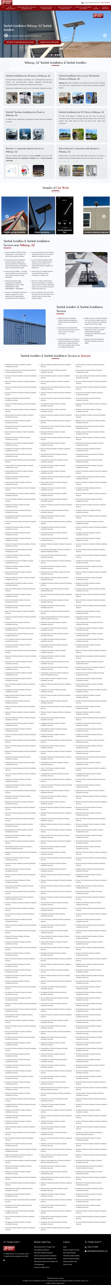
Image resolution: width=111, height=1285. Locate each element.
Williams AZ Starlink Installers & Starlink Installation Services (56, 1184)
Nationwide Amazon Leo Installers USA (46, 1261)
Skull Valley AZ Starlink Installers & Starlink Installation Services (89, 1038)
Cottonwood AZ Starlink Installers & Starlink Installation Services (18, 550)
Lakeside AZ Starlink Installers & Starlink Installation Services (88, 763)
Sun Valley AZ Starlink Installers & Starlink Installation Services (88, 1077)
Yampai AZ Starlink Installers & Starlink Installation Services (56, 1212)
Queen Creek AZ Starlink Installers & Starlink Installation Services (54, 943)
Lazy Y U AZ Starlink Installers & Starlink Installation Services (53, 769)
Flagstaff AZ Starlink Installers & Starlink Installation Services (88, 618)
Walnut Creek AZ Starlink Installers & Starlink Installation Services (54, 1156)
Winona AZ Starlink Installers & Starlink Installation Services (20, 1200)
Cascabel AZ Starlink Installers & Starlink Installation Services (53, 472)
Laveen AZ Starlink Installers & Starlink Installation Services (20, 769)
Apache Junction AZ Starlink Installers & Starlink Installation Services (55, 388)
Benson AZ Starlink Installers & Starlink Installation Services (56, 416)
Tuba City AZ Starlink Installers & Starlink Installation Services (53, 1128)
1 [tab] (51, 55)
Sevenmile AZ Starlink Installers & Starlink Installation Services (88, 1021)
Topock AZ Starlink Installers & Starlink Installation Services (91, 1116)
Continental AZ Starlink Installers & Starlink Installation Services (54, 534)
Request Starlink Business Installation (24, 40)
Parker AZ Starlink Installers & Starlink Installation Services (20, 875)
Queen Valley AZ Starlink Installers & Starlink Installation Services (89, 943)
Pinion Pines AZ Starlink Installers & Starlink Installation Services (18, 920)
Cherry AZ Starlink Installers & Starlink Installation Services (91, 494)
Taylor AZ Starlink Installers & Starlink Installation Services (20, 1100)
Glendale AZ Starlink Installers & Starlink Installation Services (53, 657)
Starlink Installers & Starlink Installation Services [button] (65, 8)
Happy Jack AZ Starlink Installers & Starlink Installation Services (18, 696)
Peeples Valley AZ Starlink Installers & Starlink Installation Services (90, 887)
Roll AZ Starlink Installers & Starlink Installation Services (55, 971)
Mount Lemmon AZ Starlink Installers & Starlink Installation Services (55, 836)
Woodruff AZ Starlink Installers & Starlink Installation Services (88, 1206)
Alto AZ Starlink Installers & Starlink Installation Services (55, 382)
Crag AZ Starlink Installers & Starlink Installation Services (90, 550)
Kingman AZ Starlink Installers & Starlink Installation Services (53, 747)
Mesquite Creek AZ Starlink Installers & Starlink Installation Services (55, 819)
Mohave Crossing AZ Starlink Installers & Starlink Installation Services (91, 825)
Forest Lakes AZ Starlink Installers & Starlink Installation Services (89, 623)
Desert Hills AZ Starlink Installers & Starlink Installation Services (18, 573)
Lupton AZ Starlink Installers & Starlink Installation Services (20, 791)
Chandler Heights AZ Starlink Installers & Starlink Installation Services (20, 494)
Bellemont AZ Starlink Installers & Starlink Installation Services (88, 410)
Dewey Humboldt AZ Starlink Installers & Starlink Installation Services (20, 578)
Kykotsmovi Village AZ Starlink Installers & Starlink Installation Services (56, 758)
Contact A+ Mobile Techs (105, 8)
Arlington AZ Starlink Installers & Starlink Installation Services (17, 399)
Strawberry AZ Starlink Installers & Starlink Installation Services (18, 1072)
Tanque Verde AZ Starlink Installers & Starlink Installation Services (90, 1094)
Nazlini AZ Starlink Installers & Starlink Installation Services (56, 842)
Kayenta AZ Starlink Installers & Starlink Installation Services (56, 741)
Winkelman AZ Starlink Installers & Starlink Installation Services (89, 1195)
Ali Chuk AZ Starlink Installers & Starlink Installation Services (21, 377)
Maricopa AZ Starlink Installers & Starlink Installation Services (53, 803)
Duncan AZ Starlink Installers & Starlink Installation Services (56, 595)
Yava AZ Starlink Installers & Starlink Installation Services (20, 1217)
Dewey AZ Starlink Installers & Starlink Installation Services (91, 573)
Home (3, 7)
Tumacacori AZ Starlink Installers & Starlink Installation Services (54, 1133)
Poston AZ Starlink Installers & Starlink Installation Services (20, 931)
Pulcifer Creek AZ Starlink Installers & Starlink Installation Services (90, 937)
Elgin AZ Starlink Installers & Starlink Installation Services (20, 612)
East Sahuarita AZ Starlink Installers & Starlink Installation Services (55, 601)
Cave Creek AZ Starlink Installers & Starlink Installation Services (18, 483)
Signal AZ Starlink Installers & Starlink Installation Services (56, 1032)
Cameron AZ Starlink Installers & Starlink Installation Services (88, 449)
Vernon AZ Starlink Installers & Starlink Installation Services (91, 1144)
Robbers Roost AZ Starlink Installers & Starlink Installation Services (90, 965)
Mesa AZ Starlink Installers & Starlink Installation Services (20, 819)
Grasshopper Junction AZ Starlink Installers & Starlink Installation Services (54, 674)
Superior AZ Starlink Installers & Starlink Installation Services (17, 1088)
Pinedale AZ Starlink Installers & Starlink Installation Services (53, 915)
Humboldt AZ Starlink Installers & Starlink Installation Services (88, 724)
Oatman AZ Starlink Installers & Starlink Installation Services (56, 859)
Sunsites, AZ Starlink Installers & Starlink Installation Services (53, 1083)
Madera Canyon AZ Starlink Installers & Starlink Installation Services (55, 791)
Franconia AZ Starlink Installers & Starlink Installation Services (18, 646)
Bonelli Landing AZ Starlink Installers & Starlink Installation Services (90, 433)
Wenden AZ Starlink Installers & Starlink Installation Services (21, 1161)
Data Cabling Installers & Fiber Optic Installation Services (27, 8)
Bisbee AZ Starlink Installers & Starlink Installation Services (56, 421)
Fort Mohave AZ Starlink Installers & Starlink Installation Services (89, 634)
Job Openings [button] (96, 8)
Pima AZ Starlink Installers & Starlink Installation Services (20, 909)
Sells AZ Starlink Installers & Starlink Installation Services (20, 1021)
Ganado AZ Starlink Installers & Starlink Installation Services (20, 651)
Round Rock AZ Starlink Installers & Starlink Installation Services (18, 976)
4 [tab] (57, 55)
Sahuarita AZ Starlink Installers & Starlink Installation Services (88, 982)
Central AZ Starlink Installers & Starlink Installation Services (91, 483)
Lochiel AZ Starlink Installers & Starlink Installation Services (56, 780)
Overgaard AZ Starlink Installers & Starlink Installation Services (53, 864)
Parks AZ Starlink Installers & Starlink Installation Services (55, 875)
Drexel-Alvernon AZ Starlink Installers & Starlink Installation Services (90, 590)
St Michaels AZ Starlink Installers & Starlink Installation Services (54, 1060)
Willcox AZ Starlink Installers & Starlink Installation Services (20, 1184)
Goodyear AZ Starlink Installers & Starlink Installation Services (17, 668)
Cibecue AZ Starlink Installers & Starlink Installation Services (56, 506)
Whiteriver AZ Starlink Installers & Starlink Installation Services (18, 1172)
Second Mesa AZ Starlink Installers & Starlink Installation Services (19, 1016)
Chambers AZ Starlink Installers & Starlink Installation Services (53, 489)
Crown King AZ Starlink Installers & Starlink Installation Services (54, 556)
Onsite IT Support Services (10, 8)
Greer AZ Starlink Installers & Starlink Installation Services (20, 685)
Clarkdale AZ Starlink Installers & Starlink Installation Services (88, 511)
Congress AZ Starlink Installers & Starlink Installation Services (17, 534)
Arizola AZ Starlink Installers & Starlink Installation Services (56, 393)
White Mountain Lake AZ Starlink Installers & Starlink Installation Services (89, 1167)
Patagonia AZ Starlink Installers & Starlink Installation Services (88, 875)
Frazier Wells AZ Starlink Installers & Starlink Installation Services (54, 646)
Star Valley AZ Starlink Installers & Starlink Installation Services (18, 1066)
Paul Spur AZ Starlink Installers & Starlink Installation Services (17, 881)
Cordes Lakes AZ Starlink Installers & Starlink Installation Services (54, 539)
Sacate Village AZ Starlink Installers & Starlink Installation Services (90, 976)
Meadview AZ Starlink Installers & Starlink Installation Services (88, 814)
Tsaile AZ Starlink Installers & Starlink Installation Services (20, 1128)
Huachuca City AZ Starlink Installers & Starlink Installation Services (19, 724)
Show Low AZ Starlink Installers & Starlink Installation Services (53, 1027)
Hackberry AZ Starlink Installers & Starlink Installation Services (53, 690)
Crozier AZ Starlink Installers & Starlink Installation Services (91, 556)
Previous (6, 34)
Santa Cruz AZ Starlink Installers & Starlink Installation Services (89, 1004)
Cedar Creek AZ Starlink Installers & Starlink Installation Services (54, 483)
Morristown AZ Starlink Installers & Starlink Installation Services (18, 836)
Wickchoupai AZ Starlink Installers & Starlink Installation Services (54, 1172)
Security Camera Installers (71, 1258)
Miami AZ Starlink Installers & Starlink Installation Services (91, 819)
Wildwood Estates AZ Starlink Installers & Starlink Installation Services (56, 1178)
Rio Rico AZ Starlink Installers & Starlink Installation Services (91, 959)
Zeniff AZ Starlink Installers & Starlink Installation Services (56, 1228)
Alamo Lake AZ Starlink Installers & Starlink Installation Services (89, 371)
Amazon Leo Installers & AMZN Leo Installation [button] (83, 8)
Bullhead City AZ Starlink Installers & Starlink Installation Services (89, 444)
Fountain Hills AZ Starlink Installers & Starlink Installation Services (90, 640)
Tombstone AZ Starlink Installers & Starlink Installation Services (18, 1111)
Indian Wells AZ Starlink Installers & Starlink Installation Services (54, 730)
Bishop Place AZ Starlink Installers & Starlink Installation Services (18, 427)
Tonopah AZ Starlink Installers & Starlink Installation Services (88, 1111)
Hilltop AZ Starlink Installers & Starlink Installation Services (56, 713)
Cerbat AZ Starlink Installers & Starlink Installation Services (20, 489)
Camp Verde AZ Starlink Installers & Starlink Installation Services (54, 455)
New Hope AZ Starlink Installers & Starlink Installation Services (88, 842)
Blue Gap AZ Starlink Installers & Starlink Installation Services (53, 433)
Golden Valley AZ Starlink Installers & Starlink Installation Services (89, 662)
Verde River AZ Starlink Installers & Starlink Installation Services (54, 1144)
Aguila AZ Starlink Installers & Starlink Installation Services (56, 365)
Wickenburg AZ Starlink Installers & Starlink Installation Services (89, 1172)
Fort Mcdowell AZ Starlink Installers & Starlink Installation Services (54, 634)
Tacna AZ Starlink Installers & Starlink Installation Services (56, 1094)
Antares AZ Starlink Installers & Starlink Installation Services (21, 388)
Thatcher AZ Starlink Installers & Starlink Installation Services (53, 1105)
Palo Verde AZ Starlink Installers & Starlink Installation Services (18, 870)
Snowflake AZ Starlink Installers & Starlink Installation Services (18, 1044)
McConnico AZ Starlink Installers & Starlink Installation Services (89, 808)
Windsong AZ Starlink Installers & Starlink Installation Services (18, 1195)
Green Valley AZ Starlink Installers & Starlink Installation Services (54, 679)
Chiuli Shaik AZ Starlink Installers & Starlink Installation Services (89, 500)
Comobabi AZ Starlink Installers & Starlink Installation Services (53, 528)
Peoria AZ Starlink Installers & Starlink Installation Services (20, 892)
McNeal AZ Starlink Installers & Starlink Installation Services (56, 814)
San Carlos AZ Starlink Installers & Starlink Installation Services (53, 987)
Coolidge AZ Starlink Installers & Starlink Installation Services (88, 534)
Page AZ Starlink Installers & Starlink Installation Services (90, 864)
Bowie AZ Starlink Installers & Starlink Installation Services (91, 438)
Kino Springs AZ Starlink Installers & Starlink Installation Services (89, 747)
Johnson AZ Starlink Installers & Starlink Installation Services (53, 735)
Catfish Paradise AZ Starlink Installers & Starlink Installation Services (90, 477)
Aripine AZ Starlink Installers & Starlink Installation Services (91, 388)
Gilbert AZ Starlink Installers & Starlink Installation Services (91, 651)
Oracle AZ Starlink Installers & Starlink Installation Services (20, 864)
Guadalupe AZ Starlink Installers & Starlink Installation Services (18, 690)
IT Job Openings (39, 1264)
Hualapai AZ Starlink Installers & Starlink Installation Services (53, 724)
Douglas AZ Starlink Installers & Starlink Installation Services (56, 584)
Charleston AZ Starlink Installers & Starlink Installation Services (54, 494)
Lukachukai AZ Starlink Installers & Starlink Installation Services (18, 786)
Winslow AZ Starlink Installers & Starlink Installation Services (56, 1200)
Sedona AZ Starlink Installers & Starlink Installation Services (56, 1016)
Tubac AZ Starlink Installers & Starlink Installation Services (91, 1128)
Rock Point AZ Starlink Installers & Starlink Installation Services (18, 971)
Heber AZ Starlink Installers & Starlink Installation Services (20, 707)
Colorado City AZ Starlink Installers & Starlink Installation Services (89, 522)
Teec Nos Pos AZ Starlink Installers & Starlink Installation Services (54, 1100)
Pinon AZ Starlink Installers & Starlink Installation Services (56, 920)
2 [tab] (53, 55)
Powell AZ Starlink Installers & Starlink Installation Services (91, 931)
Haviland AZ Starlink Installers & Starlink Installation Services (17, 702)
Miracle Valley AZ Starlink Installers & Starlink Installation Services (19, 825)
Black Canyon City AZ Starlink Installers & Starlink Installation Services (56, 427)
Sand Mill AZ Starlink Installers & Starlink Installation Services (88, 999)
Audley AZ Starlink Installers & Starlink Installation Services (20, 405)
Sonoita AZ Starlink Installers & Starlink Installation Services (20, 1049)
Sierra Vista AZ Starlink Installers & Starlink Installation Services (18, 1032)
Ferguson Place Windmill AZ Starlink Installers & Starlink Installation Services (55, 618)
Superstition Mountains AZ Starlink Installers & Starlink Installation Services (55, 1088)
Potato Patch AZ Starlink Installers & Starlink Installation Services (54, 931)
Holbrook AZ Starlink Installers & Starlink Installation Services (88, 713)
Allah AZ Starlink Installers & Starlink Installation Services (55, 377)
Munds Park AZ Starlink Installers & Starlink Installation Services (89, 836)
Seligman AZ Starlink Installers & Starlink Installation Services (88, 1016)
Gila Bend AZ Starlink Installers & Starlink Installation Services (53, 651)
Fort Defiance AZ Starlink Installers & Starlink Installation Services (89, 629)
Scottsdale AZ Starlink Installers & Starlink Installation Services (89, 1010)
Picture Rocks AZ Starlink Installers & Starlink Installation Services (54, 903)
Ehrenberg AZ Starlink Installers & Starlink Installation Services (18, 606)
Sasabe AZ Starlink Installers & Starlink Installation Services (56, 1010)
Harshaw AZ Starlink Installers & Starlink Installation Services (88, 696)
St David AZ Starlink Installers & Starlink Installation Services (17, 1055)
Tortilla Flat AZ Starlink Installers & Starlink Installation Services (18, 1122)
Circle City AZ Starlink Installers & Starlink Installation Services (18, 511)
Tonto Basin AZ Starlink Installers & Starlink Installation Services (18, 1116)
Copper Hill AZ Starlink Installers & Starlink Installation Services (18, 539)
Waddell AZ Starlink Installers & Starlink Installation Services (56, 1150)
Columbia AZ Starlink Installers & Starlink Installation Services (17, 528)
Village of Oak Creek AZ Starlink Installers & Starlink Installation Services (21, 1150)
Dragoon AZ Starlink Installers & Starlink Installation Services (88, 584)
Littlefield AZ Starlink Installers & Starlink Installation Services (88, 775)
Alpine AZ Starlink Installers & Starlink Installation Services (20, 382)
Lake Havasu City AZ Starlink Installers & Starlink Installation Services (91, 758)
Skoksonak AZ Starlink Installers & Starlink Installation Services (53, 1038)
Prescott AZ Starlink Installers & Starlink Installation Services (17, 937)
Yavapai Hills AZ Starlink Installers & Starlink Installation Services (54, 1217)
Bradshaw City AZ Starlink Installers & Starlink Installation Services (19, 444)
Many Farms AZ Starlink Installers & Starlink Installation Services (54, 797)
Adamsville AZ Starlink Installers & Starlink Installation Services (18, 365)
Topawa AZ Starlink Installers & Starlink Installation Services (56, 1116)
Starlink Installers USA (70, 1261)
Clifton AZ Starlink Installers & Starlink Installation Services (20, 522)
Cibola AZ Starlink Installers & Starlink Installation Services (91, 506)
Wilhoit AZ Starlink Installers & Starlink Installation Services (91, 1178)
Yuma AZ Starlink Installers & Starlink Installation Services (20, 1228)
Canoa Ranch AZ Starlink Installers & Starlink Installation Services (54, 461)
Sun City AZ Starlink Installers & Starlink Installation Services (88, 1072)
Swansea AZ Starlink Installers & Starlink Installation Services (17, 1094)
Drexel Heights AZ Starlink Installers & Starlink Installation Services (55, 590)
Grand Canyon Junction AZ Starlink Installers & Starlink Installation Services (90, 668)
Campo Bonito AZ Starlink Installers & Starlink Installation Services (90, 455)
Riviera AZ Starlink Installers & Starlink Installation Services (56, 965)
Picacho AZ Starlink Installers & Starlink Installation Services (21, 903)
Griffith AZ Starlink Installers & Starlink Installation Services (56, 685)
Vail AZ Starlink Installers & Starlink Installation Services (19, 1139)
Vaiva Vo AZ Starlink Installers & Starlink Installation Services (56, 1139)
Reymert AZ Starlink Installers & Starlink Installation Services (88, 954)
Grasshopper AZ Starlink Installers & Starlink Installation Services (18, 674)
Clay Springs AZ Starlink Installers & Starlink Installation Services (18, 517)
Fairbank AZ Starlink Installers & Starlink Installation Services (88, 612)
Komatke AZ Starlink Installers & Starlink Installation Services (88, 752)
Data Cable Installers (69, 1253)
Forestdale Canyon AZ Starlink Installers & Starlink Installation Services (20, 629)
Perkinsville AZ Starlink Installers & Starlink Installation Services (89, 892)
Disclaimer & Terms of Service (55, 1278)
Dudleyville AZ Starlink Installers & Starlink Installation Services (18, 595)
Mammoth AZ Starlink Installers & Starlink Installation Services (18, 797)
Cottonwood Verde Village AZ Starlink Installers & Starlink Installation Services (56, 550)
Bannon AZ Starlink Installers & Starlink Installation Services (21, 410)
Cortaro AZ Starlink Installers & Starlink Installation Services (56, 545)
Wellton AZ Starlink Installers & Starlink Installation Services (91, 1156)
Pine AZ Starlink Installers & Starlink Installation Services (19, 915)
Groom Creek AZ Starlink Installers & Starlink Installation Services (89, 685)
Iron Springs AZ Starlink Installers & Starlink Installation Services (89, 730)
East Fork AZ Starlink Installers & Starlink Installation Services (17, 601)
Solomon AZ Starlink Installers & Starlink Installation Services (53, 1044)
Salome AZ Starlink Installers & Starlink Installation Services (20, 987)
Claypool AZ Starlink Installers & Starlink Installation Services (53, 517)
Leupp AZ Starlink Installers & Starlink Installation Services (91, 769)
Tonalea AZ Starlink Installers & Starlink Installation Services (56, 1111)
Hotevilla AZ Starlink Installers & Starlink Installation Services (53, 718)
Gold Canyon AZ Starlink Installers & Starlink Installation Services (18, 662)
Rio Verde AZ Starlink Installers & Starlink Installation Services (17, 965)
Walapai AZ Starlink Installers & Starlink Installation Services (91, 1150)
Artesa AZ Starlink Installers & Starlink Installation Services (56, 399)
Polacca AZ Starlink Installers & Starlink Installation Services (21, 926)
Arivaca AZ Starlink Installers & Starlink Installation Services (20, 393)
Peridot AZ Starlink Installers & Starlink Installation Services (56, 892)
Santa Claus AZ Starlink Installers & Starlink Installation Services (54, 1004)
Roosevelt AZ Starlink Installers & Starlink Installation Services (88, 971)
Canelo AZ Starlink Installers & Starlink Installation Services (20, 461)
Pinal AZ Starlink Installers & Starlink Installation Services (90, 909)
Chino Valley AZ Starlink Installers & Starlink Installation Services (54, 500)
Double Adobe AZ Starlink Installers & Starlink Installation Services (19, 584)
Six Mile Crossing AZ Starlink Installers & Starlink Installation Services (20, 1038)
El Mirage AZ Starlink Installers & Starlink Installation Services (53, 606)
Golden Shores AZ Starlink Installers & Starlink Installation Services (55, 662)
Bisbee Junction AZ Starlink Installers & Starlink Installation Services (90, 421)
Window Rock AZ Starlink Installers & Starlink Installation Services (89, 1189)
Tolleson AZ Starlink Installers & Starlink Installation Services (91, 1105)
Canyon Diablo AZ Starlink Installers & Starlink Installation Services (19, 466)
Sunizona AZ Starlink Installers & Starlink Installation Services (17, 1083)
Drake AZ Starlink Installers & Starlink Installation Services (20, 590)
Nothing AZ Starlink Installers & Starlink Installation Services (91, 853)
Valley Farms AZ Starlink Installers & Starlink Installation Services (18, 1144)
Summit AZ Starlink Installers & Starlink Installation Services (56, 1072)
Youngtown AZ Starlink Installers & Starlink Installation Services (54, 1223)
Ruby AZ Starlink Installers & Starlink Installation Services (55, 976)
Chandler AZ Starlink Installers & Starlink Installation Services (88, 489)
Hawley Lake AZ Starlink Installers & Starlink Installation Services (54, 702)
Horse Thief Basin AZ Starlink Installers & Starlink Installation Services (20, 718)
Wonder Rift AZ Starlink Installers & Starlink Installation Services (18, 1206)
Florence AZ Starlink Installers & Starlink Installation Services (17, 623)
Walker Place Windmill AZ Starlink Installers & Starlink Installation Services (19, 1156)
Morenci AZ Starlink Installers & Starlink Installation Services (56, 831)
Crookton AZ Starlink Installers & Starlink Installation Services (17, 556)
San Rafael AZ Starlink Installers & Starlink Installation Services (89, 993)
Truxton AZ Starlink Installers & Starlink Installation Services (91, 1122)
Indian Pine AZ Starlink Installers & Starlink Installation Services (18, 730)
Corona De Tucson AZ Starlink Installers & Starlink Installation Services (20, 545)
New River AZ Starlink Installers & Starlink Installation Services (53, 847)
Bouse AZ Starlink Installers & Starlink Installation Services (56, 438)
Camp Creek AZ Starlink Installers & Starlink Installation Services (18, 455)
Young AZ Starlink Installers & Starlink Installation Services (91, 1217)
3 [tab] (55, 55)
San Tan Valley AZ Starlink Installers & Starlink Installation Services (55, 999)
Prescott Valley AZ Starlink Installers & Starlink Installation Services (55, 937)
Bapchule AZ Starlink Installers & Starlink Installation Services (53, 410)
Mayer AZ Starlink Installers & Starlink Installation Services (20, 808)
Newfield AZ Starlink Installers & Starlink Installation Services (88, 847)
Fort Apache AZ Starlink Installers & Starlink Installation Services (54, 629)
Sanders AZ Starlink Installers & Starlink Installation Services (21, 1004)
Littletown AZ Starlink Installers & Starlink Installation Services (18, 780)
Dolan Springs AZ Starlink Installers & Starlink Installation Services (54, 578)
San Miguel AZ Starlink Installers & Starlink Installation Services (54, 993)
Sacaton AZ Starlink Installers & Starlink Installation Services (17, 982)
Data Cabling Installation (41, 1250)
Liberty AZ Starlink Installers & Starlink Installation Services (20, 775)
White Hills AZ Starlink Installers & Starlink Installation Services (53, 1167)
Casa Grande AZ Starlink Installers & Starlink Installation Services (89, 466)
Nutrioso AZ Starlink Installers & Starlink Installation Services (17, 859)
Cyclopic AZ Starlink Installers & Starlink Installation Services (88, 562)
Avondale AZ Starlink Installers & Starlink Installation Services (53, 405)
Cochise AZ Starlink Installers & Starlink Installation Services (56, 522)
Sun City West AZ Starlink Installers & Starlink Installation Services (19, 1077)
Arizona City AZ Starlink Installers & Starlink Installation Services (89, 393)
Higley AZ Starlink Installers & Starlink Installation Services (20, 713)
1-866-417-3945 (92, 1247)
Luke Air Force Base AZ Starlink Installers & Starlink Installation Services (56, 786)
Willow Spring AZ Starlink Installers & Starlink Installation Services (54, 1189)
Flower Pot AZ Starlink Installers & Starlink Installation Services (53, 623)
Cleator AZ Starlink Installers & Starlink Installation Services (91, 517)
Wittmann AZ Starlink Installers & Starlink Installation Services (88, 1200)
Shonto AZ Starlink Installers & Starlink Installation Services (20, 1027)
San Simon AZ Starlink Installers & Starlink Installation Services (18, 999)
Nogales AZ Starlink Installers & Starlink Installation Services (21, 853)
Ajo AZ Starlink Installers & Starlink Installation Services (90, 365)
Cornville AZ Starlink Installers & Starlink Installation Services (88, 539)
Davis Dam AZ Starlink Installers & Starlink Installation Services (53, 567)
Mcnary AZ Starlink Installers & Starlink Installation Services (20, 814)
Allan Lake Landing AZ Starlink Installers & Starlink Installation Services (91, 377)
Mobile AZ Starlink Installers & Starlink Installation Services (56, 825)
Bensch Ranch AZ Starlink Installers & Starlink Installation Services (19, 416)
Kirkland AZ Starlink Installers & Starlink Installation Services (21, 752)
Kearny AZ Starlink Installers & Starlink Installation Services (20, 747)
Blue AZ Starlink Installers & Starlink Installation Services (20, 433)
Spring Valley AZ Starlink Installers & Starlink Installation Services (54, 1049)
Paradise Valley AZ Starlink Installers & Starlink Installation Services (90, 870)
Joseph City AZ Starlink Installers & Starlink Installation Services (89, 735)
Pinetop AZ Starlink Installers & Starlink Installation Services (91, 915)
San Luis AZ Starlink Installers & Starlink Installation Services (88, 987)
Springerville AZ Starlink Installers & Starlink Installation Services (89, 1049)
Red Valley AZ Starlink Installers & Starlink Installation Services (53, 954)
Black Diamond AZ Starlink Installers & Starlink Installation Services (90, 427)
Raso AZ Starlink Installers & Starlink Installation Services (55, 948)
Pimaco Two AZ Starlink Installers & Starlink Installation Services (54, 909)
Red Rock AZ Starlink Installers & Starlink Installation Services (17, 954)
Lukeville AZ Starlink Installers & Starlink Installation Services (88, 786)
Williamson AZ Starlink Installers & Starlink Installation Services (89, 1184)
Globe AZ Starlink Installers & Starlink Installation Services (91, 657)
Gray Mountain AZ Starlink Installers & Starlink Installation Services (90, 674)
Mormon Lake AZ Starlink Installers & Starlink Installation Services (89, 831)
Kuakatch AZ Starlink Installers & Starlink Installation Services (17, 758)
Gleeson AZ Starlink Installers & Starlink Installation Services (21, 657)
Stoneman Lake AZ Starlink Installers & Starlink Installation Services (90, 1066)
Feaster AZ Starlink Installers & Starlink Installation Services (20, 618)
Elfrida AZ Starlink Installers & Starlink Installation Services (91, 606)
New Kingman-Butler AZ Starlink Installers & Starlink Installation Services (18, 847)
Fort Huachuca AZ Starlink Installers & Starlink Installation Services (19, 634)
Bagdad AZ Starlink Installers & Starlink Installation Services (91, 405)
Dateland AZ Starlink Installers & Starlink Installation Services (17, 567)
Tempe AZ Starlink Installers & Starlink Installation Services (91, 1100)
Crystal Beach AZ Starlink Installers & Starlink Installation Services (19, 562)
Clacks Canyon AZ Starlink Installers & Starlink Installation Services (55, 511)
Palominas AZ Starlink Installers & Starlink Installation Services (53, 870)
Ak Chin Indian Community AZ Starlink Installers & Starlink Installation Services (20, 371)
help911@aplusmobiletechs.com (97, 1251)
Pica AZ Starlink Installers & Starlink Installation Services (90, 898)
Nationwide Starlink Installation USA (45, 1258)
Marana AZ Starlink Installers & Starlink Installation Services (91, 797)
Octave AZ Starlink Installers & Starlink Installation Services (91, 859)
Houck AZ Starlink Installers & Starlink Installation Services (91, 718)
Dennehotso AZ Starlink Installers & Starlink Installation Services (89, 567)
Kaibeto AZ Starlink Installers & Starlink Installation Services (20, 741)
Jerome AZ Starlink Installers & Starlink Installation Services (20, 735)
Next (105, 34)
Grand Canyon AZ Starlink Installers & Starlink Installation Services (55, 668)
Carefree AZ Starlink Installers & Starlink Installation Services (53, 466)
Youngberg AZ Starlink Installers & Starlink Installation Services (18, 1223)
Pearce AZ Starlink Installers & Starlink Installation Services (56, 887)
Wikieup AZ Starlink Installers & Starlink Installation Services (20, 1178)
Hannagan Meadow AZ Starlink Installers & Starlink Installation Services (91, 690)
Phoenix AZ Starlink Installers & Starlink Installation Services (56, 898)
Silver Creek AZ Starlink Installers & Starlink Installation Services (89, 1032)
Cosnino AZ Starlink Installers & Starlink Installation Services (91, 545)
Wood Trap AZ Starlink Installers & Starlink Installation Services (53, 1206)
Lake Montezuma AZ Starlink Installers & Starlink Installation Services (20, 763)
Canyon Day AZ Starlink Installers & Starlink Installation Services (89, 461)
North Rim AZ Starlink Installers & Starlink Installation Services (53, 853)
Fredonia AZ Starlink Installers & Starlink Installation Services (88, 646)
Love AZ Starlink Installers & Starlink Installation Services (90, 780)
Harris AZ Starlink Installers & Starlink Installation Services (56, 696)
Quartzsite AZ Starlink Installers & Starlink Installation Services (18, 943)
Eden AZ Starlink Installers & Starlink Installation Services (90, 601)
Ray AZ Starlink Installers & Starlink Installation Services (90, 948)
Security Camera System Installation (45, 1255)
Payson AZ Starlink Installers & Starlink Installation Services (91, 881)
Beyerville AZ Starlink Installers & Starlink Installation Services (18, 421)
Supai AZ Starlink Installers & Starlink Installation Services (91, 1083)
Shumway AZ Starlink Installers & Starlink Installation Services (88, 1027)
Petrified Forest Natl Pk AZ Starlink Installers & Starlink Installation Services (19, 898)
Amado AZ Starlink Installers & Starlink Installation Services (91, 382)
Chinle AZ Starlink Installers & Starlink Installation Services (20, 500)
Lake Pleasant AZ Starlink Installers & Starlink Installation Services (54, 763)
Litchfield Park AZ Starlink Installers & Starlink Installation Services (55, 775)
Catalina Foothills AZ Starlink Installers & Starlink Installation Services (56, 477)
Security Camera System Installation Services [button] (46, 8)
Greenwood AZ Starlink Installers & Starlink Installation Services (89, 679)
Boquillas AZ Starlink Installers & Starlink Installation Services (17, 438)
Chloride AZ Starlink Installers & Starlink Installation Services (17, 506)
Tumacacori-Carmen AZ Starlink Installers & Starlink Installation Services (89, 1133)
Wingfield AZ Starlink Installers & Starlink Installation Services (53, 1195)
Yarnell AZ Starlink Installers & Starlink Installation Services (91, 1212)
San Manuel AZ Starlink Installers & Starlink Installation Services (18, 993)
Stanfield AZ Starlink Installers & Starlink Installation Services (88, 1060)
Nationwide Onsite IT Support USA (44, 1247)
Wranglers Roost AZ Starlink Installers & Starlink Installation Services (19, 1212)
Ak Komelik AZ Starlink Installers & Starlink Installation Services (53, 371)
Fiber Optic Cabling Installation (43, 1253)
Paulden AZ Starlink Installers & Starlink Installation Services (56, 881)
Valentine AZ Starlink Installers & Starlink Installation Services (88, 1139)
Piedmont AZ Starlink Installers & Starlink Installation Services (88, 903)
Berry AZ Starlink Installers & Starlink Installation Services (91, 416)
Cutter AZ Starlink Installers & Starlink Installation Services (56, 562)
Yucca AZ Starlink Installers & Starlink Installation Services (91, 1223)
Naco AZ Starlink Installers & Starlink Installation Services (20, 842)
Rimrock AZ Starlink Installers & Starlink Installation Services (56, 959)
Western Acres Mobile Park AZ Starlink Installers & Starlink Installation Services (56, 1161)
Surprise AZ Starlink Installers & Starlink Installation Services (91, 1088)
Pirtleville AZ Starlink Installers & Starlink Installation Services (88, 920)
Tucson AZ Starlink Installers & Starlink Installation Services (20, 1133)
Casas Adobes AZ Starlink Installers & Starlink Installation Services (19, 472)
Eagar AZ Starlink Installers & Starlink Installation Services (91, 595)
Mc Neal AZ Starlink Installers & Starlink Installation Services (56, 808)
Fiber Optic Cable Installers (71, 1255)
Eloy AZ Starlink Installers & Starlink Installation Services (55, 612)
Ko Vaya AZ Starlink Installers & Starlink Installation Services (56, 752)
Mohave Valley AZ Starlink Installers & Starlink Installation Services (19, 831)
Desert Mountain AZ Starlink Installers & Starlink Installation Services (55, 573)
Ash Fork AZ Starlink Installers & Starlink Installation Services (88, 399)
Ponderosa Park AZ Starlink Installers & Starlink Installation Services (90, 926)
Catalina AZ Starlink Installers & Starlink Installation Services (17, 477)
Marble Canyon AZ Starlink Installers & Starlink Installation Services (19, 803)
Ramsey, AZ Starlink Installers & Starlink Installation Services (21, 948)
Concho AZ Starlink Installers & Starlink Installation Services (91, 528)
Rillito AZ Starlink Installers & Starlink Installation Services (20, 959)
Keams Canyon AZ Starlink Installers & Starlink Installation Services (90, 741)
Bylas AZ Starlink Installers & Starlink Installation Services (55, 449)
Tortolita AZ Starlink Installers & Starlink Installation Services (53, 1122)
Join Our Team (67, 1264)
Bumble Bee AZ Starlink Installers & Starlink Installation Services (18, 449)
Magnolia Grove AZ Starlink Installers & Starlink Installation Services (90, 791)
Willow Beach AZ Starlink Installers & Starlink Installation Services (19, 1189)
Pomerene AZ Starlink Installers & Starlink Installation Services (53, 926)
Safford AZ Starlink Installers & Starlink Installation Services (56, 982)
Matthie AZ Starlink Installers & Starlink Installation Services (91, 803)
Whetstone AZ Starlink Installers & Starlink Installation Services (89, 1161)
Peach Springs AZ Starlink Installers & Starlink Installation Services (19, 887)
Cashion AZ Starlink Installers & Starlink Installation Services (91, 472)
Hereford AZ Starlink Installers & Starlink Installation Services (88, 707)
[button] (14, 216)
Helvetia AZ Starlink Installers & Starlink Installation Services (56, 707)
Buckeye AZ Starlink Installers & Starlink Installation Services (53, 444)
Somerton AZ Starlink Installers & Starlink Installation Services (88, 1044)
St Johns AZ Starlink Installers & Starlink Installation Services (88, 1055)
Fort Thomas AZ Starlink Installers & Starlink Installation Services (18, 640)
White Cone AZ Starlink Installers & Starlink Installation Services (18, 1167)
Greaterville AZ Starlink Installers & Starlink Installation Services (18, 679)
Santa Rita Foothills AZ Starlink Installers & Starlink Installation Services (20, 1010)
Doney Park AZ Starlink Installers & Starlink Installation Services (89, 578)
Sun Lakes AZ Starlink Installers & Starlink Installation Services (53, 1077)
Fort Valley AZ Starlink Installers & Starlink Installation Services (53, 640)
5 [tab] (59, 55)
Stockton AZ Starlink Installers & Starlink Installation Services (53, 1066)
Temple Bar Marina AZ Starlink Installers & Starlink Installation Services (20, 1105)
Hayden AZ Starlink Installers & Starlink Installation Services (91, 702)
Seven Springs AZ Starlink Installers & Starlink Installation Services (55, 1021)
